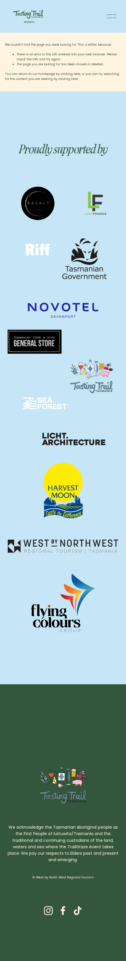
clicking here (70, 74)
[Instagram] (48, 910)
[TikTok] (77, 910)
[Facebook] (63, 910)
